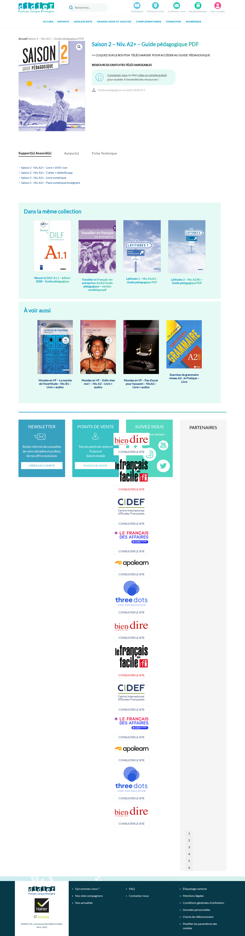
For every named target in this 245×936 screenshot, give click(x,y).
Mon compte (218, 11)
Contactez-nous (176, 11)
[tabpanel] (96, 511)
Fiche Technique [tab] (104, 153)
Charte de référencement (198, 916)
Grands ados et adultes (114, 21)
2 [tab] (189, 840)
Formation (173, 21)
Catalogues (137, 11)
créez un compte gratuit (152, 75)
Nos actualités (84, 902)
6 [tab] (189, 867)
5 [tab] (189, 860)
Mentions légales (193, 895)
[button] (79, 47)
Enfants (63, 21)
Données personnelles (196, 909)
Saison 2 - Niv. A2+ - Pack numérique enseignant (50, 182)
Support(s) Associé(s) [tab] (34, 153)
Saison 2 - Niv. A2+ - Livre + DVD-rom (44, 167)
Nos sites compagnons (89, 895)
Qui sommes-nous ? (87, 888)
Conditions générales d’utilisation (203, 902)
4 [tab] (189, 854)
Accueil (48, 21)
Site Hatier (44, 916)
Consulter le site (96, 451)
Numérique (193, 21)
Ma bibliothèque (198, 11)
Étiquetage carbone (195, 888)
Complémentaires (148, 21)
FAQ (132, 888)
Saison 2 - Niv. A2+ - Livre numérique (43, 177)
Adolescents (83, 21)
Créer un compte (42, 465)
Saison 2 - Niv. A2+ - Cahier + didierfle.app (47, 172)
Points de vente (155, 11)
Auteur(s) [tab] (71, 153)
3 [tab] (189, 847)
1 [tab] (189, 833)
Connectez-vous (117, 75)
